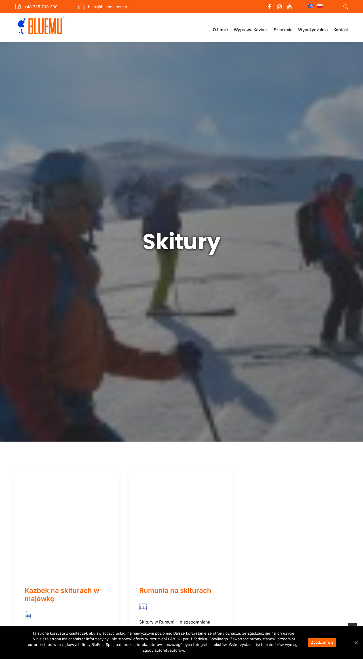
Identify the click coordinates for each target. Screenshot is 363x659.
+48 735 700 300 (41, 6)
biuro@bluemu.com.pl (108, 6)
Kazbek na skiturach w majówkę (62, 594)
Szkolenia (283, 29)
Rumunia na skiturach (175, 590)
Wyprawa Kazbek (251, 29)
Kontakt (341, 29)
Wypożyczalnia (313, 29)
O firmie (220, 29)
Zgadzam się (322, 642)
